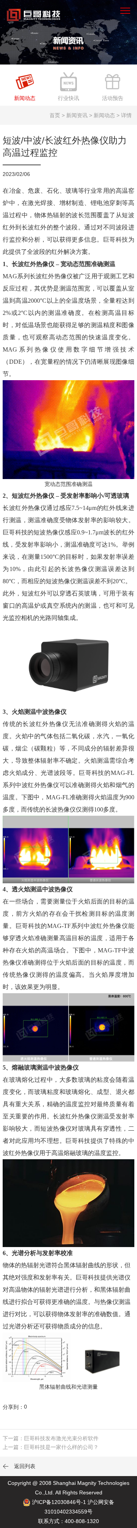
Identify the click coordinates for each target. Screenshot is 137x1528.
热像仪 (63, 276)
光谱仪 (121, 1277)
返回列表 (19, 1466)
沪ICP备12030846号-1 (59, 1502)
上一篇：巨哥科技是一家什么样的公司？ (51, 1447)
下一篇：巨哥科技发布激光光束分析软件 (51, 1438)
